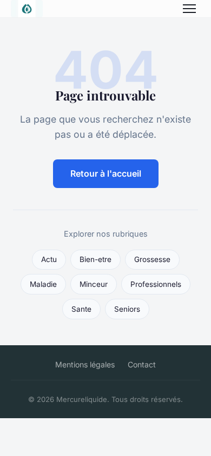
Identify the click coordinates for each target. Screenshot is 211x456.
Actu (49, 259)
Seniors (127, 309)
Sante (81, 309)
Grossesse (152, 259)
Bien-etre (95, 259)
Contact (142, 364)
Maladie (43, 284)
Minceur (94, 284)
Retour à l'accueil (105, 173)
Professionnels (155, 284)
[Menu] (189, 8)
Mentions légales (85, 364)
